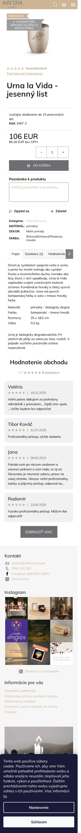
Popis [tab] (16, 254)
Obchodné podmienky (20, 691)
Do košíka (42, 165)
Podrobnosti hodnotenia (25, 73)
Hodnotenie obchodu (39, 362)
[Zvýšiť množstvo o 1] (63, 152)
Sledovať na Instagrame (42, 671)
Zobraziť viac (39, 532)
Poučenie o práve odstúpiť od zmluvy (30, 706)
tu (5, 796)
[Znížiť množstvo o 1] (41, 152)
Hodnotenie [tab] (56, 254)
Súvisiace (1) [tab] (34, 254)
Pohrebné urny (36, 221)
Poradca (10, 712)
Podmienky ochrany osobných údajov (31, 696)
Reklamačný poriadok (19, 701)
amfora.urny (20, 579)
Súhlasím (39, 822)
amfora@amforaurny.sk (28, 563)
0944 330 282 (21, 568)
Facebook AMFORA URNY (30, 574)
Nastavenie (39, 807)
